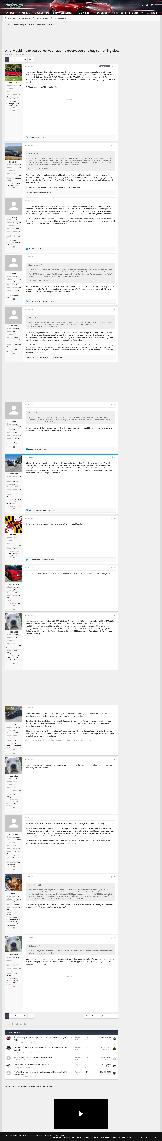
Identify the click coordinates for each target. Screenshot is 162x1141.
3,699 (17, 91)
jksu (14, 724)
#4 (115, 257)
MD (15, 549)
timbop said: (33, 946)
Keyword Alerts (63, 13)
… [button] (19, 60)
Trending (26, 18)
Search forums (41, 18)
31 (15, 173)
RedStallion (18, 1067)
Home (136, 1137)
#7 (115, 457)
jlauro (14, 217)
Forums (26, 13)
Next (30, 60)
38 (25, 60)
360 (16, 733)
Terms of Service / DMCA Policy (105, 1137)
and (36, 137)
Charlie (16, 1077)
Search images (59, 18)
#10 (115, 615)
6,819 (17, 905)
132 (15, 88)
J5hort (108, 1040)
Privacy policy (123, 1137)
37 (15, 484)
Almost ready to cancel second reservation (34, 1057)
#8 (115, 518)
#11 (115, 708)
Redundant (13, 632)
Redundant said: (34, 885)
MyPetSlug (14, 834)
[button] (101, 13)
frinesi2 (13, 534)
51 (15, 543)
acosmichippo (19, 1052)
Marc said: (32, 317)
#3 (115, 201)
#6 (115, 405)
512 (16, 643)
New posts (11, 18)
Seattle (16, 99)
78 (15, 590)
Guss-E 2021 (106, 1049)
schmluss (14, 162)
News (11, 13)
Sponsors (79, 1137)
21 (14, 640)
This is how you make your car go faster (32, 1064)
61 (29, 54)
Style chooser (56, 1137)
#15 (115, 938)
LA (15, 740)
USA (15, 600)
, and (38, 449)
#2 (115, 145)
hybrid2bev (13, 584)
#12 (115, 759)
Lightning (84, 13)
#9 (115, 568)
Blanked (16, 1042)
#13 (115, 818)
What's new (43, 13)
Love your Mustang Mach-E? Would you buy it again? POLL (41, 1038)
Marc (13, 273)
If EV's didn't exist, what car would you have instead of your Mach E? (41, 1048)
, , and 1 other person (45, 357)
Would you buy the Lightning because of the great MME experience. (40, 1073)
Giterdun (17, 1060)
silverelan (10, 54)
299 (16, 337)
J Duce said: (32, 413)
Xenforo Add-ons (55, 1135)
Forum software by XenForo (24, 1135)
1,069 (17, 228)
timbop (13, 893)
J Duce (14, 326)
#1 (115, 66)
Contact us (88, 1137)
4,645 (17, 593)
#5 (115, 309)
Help (130, 1137)
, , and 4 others (42, 301)
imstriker (13, 473)
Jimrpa (108, 1074)
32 (16, 285)
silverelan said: (34, 153)
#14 (115, 877)
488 (16, 487)
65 (15, 902)
